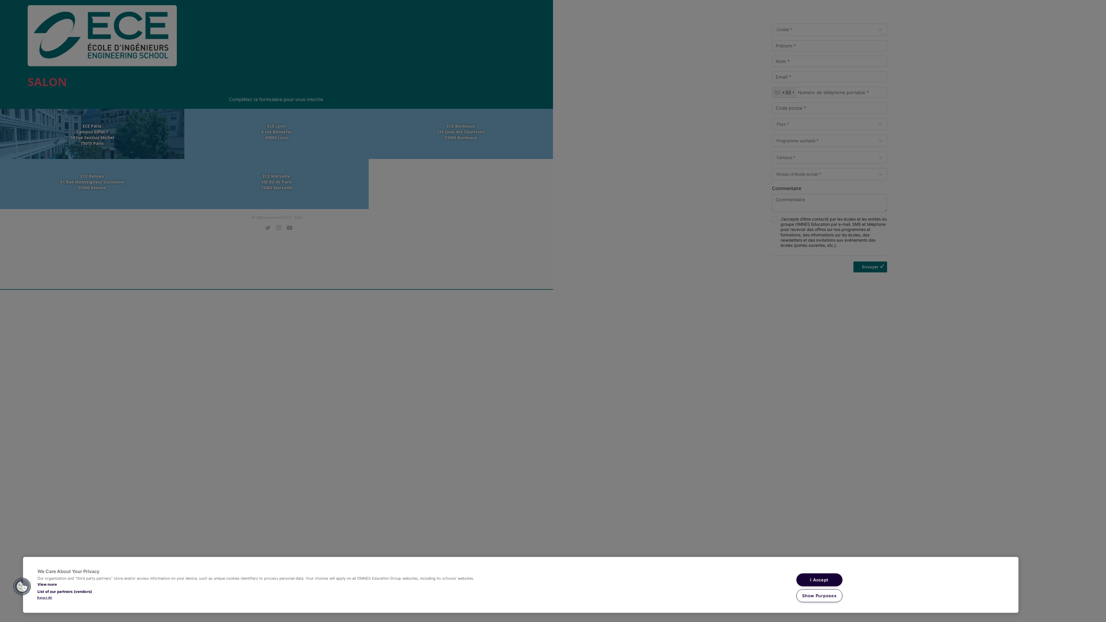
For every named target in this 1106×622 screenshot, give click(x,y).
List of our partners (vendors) (64, 591)
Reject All (44, 597)
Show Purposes (819, 595)
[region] (520, 585)
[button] (22, 586)
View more (47, 584)
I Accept (819, 579)
